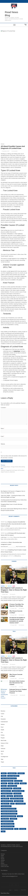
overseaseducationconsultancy (8, 808)
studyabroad (13, 818)
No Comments (14, 151)
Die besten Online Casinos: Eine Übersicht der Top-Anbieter (17, 682)
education (4, 783)
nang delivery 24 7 (6, 791)
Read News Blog (11, 14)
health (16, 783)
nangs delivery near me (7, 801)
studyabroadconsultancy (7, 821)
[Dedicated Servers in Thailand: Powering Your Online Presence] (4, 694)
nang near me (17, 793)
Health (2, 143)
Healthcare (23, 783)
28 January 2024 (13, 678)
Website (3, 444)
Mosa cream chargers (6, 788)
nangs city (9, 796)
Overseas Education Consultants (9, 813)
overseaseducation (20, 803)
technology (22, 829)
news (12, 803)
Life (6, 585)
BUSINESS (21, 773)
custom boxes (18, 781)
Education (3, 719)
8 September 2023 (5, 151)
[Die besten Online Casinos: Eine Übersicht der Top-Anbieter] (4, 682)
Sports (2, 751)
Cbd (2, 716)
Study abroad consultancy (7, 824)
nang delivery (17, 788)
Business (3, 585)
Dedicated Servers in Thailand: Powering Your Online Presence (18, 691)
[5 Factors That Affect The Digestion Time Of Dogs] (4, 606)
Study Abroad (5, 818)
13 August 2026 (4, 594)
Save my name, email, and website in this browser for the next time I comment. (14, 456)
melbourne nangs (12, 786)
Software (3, 748)
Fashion (3, 724)
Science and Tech (5, 866)
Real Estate (3, 740)
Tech (2, 753)
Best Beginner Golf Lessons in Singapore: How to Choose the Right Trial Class (14, 590)
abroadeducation (12, 773)
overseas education (6, 806)
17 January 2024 (13, 686)
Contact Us (16, 890)
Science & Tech (4, 743)
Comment (3, 407)
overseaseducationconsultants (8, 816)
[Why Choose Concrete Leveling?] (4, 612)
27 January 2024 (13, 625)
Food (2, 727)
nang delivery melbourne (18, 791)
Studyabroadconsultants (7, 829)
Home (10, 890)
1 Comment (21, 686)
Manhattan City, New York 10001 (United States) (13, 874)
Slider (13, 585)
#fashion (4, 773)
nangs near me (5, 803)
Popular (10, 585)
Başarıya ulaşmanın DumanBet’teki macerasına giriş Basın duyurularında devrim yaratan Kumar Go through (13, 524)
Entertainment (4, 721)
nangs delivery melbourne (16, 798)
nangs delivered (18, 796)
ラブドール (3, 522)
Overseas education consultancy (9, 811)
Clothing (3, 776)
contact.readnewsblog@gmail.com (10, 876)
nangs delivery (5, 798)
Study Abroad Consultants (7, 826)
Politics (2, 735)
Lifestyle (4, 786)
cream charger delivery (13, 776)
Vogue (2, 762)
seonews (20, 816)
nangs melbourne (18, 801)
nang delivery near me (6, 793)
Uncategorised (4, 756)
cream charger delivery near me (9, 778)
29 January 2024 (13, 608)
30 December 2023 (13, 695)
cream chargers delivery (7, 781)
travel (3, 831)
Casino (2, 713)
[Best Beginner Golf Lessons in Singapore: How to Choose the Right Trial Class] (14, 574)
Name (2, 428)
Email (2, 436)
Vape (2, 759)
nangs (3, 796)
